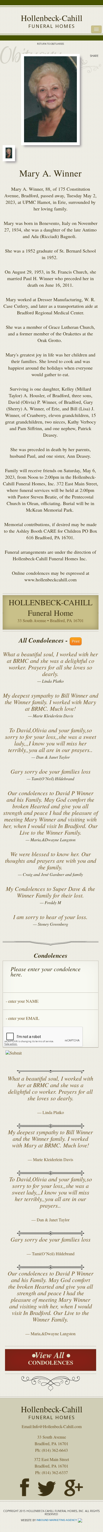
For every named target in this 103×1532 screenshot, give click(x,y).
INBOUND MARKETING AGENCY (57, 1520)
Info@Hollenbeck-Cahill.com (57, 1426)
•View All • (50, 1358)
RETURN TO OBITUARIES (50, 44)
